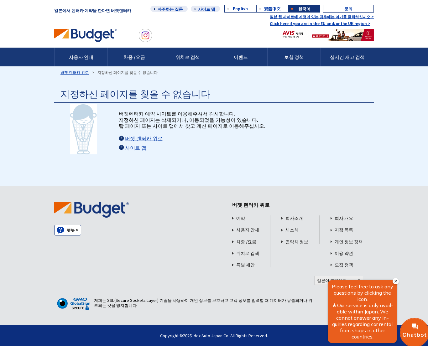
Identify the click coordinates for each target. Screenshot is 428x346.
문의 (348, 9)
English (240, 9)
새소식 (292, 229)
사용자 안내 (81, 57)
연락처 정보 (296, 241)
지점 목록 (344, 229)
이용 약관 (344, 253)
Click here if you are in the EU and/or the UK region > (320, 23)
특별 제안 (245, 264)
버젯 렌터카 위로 (74, 72)
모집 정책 (344, 264)
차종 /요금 (134, 57)
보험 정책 (294, 57)
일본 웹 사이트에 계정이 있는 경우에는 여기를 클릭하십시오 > (322, 16)
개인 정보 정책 (349, 241)
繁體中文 (272, 9)
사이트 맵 (206, 9)
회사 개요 (344, 218)
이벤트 (241, 57)
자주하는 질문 (170, 9)
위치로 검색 (187, 57)
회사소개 (294, 218)
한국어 (304, 9)
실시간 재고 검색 (347, 57)
